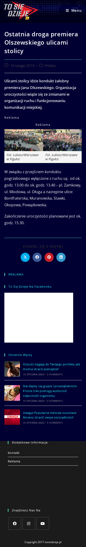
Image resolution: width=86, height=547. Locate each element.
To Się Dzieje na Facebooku (30, 286)
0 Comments (55, 374)
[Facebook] (14, 523)
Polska (50, 65)
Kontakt (14, 453)
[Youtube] (42, 523)
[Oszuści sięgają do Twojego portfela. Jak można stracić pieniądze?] (12, 369)
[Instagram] (28, 523)
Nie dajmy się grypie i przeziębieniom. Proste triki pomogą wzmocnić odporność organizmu (50, 391)
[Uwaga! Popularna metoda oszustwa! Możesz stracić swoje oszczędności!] (12, 417)
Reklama (14, 461)
